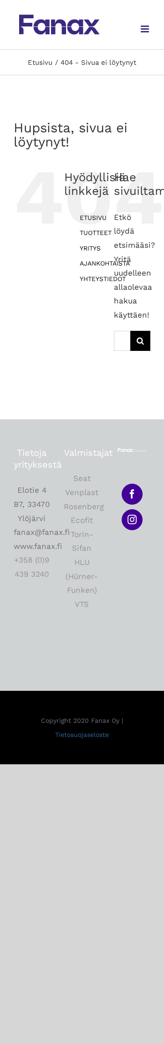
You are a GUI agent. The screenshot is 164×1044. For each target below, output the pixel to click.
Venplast (81, 492)
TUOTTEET (96, 232)
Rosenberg (84, 506)
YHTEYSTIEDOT (103, 278)
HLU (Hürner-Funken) (82, 576)
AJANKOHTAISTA (105, 263)
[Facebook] (132, 494)
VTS (82, 604)
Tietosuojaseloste (82, 734)
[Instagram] (132, 519)
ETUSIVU (93, 217)
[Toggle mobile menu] (145, 29)
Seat (82, 478)
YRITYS (90, 248)
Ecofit (82, 520)
